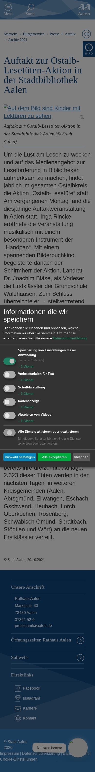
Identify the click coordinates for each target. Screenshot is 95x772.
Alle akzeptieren (54, 457)
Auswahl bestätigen (20, 457)
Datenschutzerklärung (70, 338)
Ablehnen (81, 457)
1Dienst (25, 366)
